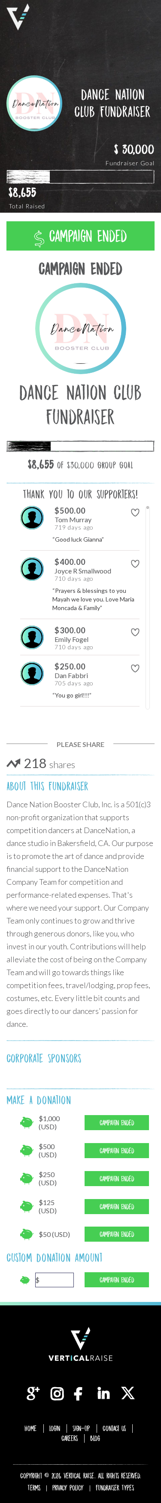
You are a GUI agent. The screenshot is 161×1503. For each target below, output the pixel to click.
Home (30, 1428)
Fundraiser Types (115, 1488)
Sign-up (81, 1428)
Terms (33, 1488)
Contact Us (114, 1428)
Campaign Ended (85, 236)
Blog (95, 1438)
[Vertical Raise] (18, 17)
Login (54, 1428)
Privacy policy (68, 1488)
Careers (69, 1438)
